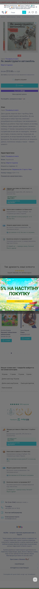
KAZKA (6, 12)
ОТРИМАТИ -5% (19, 301)
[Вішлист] (33, 12)
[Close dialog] (37, 280)
